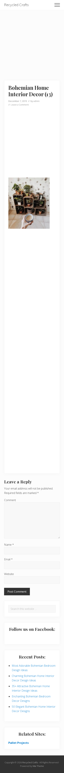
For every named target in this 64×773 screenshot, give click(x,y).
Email (8, 559)
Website (9, 574)
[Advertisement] (32, 42)
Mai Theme (38, 766)
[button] (57, 5)
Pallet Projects (18, 743)
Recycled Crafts (16, 5)
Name (9, 545)
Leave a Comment (20, 104)
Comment (10, 500)
